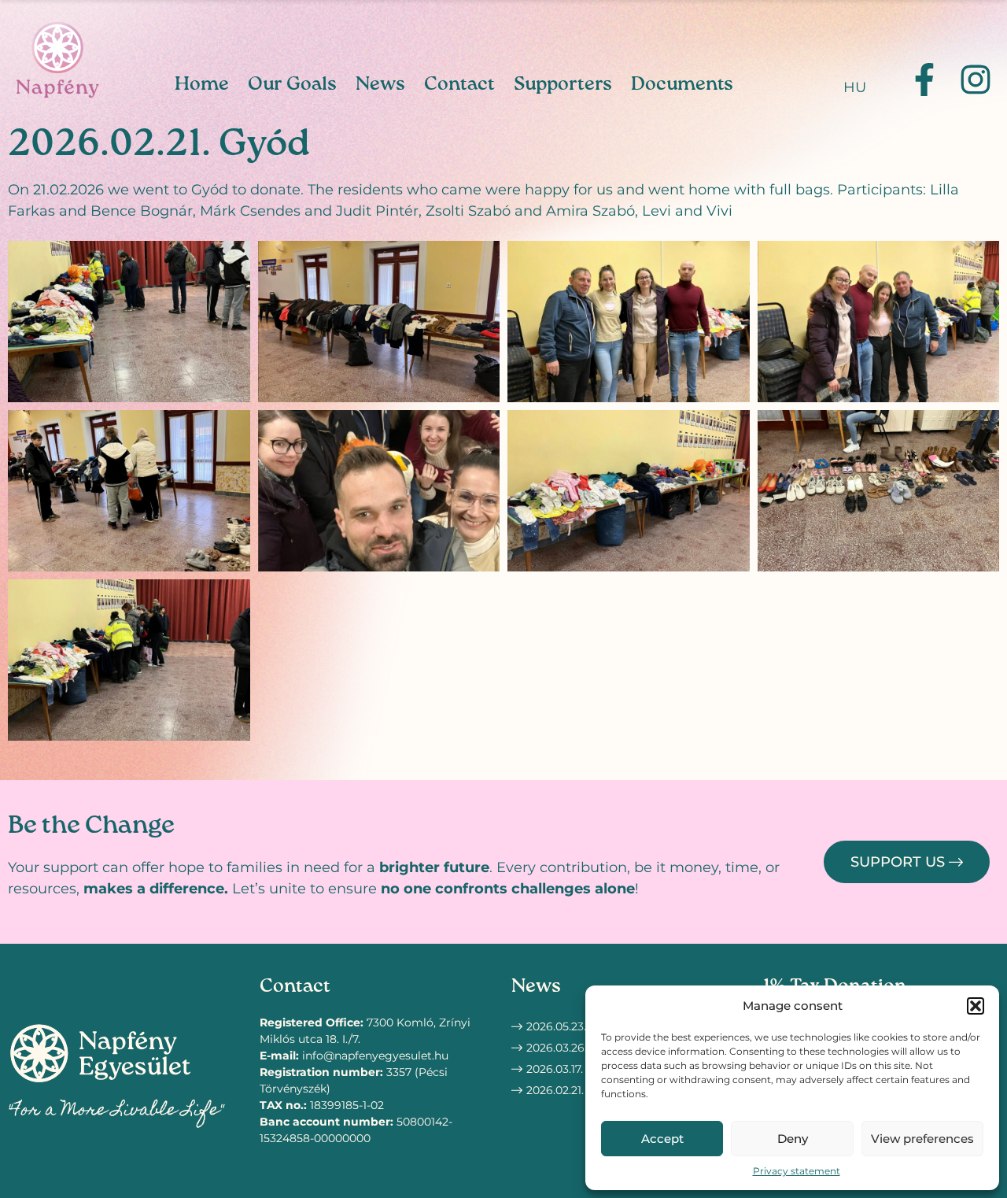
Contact (459, 84)
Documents (682, 84)
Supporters (563, 84)
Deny (792, 1138)
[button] (975, 1006)
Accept (662, 1138)
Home (202, 84)
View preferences (922, 1138)
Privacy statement (796, 1171)
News (380, 84)
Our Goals (292, 84)
